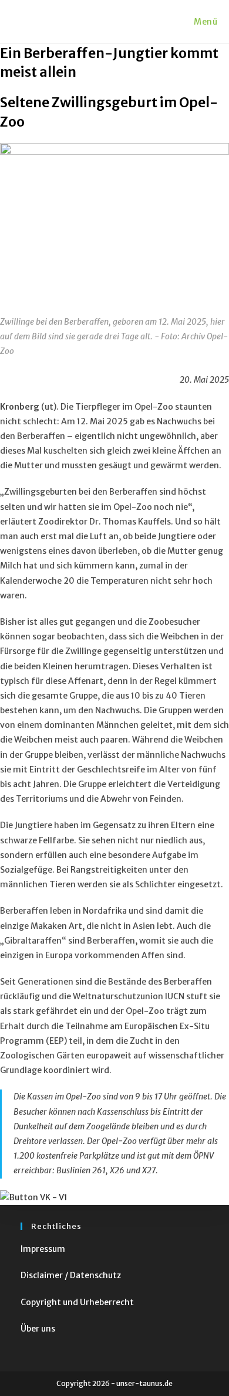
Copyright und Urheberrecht (77, 1302)
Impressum (43, 1249)
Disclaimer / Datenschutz (71, 1275)
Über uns (38, 1328)
